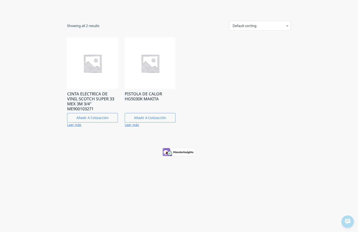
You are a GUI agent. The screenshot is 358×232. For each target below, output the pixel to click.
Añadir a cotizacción (150, 117)
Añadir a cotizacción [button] (92, 117)
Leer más (74, 125)
